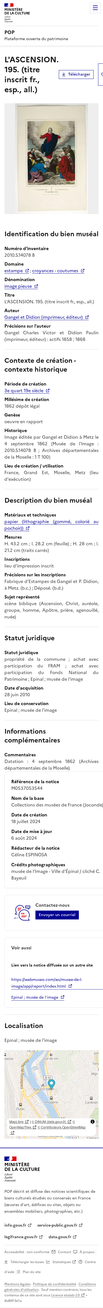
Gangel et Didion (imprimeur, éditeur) (43, 317)
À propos (87, 1252)
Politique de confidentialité (54, 1284)
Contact (64, 1252)
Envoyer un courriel (57, 915)
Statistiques (61, 1262)
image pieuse (18, 286)
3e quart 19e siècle (23, 390)
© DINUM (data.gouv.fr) (49, 1121)
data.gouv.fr (60, 1237)
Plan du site (32, 1272)
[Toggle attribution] (92, 1121)
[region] (51, 1094)
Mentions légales (17, 1284)
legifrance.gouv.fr (21, 1237)
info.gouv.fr (15, 1225)
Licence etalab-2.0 (65, 1295)
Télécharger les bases (27, 1262)
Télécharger (79, 74)
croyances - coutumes (55, 270)
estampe (13, 270)
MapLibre (16, 1121)
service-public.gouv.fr (57, 1225)
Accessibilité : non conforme (26, 1252)
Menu (95, 7)
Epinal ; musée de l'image (34, 997)
